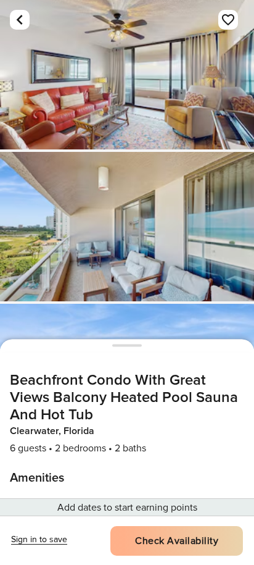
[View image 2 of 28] (127, 226)
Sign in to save (39, 539)
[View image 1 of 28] (127, 74)
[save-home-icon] (228, 20)
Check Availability (176, 541)
